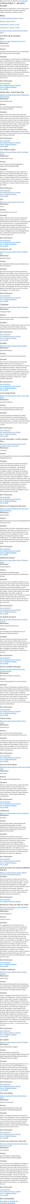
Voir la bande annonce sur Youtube (10, 85)
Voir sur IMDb (4, 89)
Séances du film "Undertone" (20, 813)
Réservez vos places (6, 41)
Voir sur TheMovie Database (8, 87)
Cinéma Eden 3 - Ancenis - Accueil (9, 24)
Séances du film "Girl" (18, 202)
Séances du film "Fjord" (18, 41)
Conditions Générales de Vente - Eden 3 (11, 18)
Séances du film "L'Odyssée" (20, 307)
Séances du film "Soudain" (19, 346)
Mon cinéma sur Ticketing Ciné (9, 1201)
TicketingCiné (24, 1)
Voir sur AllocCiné (5, 83)
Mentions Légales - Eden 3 (7, 21)
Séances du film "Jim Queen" (20, 1042)
